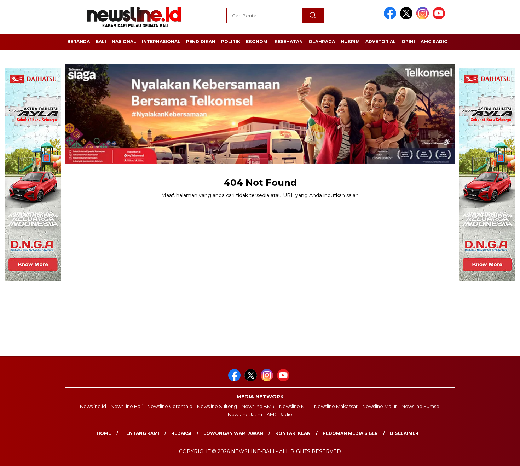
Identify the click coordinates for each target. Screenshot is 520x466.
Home (104, 433)
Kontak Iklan (293, 433)
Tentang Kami (141, 433)
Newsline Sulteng (217, 406)
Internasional (161, 41)
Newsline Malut (379, 406)
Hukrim (350, 41)
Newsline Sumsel (420, 406)
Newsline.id (93, 406)
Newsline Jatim (245, 414)
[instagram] (423, 18)
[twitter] (407, 18)
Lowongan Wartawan (233, 433)
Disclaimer (404, 433)
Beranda (78, 41)
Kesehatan (289, 41)
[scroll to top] (498, 455)
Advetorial (380, 41)
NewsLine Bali (127, 406)
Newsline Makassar (336, 406)
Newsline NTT (294, 406)
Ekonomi (257, 41)
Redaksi (181, 433)
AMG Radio (434, 41)
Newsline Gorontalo (169, 406)
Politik (230, 41)
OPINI (408, 41)
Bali (101, 41)
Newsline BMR (258, 406)
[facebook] (391, 18)
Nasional (124, 41)
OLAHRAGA (321, 41)
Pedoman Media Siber (350, 433)
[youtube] (440, 18)
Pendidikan (200, 41)
